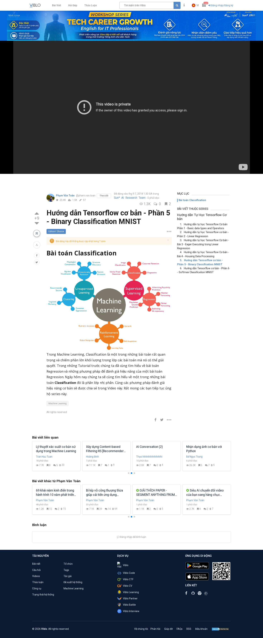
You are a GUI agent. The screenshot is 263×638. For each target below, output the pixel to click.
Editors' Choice (56, 231)
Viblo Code (129, 572)
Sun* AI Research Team (129, 197)
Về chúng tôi (141, 628)
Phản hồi (155, 628)
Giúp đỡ (168, 628)
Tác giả (68, 576)
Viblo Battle (129, 604)
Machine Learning (57, 403)
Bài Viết (56, 5)
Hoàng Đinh (92, 456)
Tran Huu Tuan (44, 456)
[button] (195, 5)
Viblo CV (127, 585)
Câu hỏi (36, 570)
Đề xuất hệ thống (73, 582)
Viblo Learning (131, 592)
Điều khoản (201, 628)
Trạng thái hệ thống (43, 594)
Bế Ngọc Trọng (194, 456)
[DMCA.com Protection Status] (220, 628)
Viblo (125, 565)
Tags (66, 570)
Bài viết (36, 563)
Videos (36, 576)
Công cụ (36, 588)
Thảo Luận (90, 5)
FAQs (179, 628)
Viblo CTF (128, 579)
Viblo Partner (130, 598)
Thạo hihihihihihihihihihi (149, 456)
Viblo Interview (131, 611)
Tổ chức (68, 563)
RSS (188, 628)
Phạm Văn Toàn (65, 195)
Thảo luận (37, 582)
